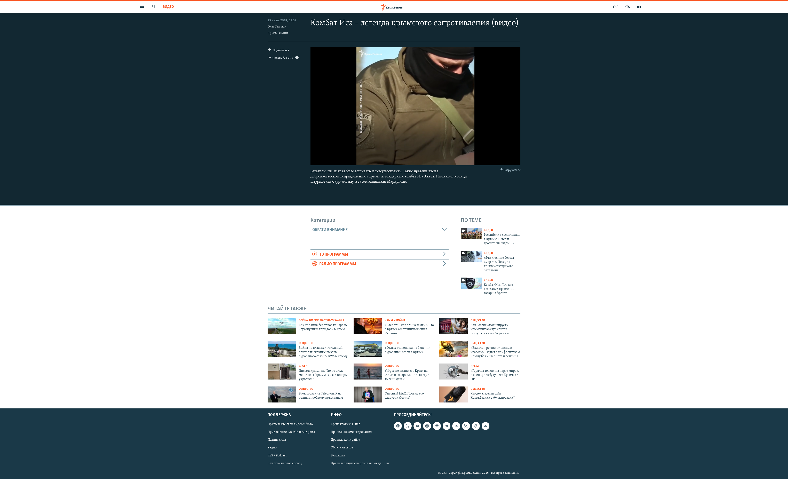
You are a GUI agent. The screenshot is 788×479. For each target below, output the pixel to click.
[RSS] (466, 426)
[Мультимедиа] (639, 7)
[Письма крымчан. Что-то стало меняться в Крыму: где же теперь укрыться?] (282, 372)
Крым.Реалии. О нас (345, 424)
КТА (627, 7)
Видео (168, 7)
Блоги (303, 366)
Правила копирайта (345, 440)
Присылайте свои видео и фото (290, 424)
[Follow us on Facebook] (398, 426)
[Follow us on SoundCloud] (456, 426)
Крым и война (395, 320)
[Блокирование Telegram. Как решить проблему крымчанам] (282, 394)
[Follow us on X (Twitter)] (407, 426)
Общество (478, 320)
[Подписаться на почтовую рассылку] (485, 426)
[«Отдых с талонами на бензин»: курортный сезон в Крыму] (368, 349)
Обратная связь (342, 447)
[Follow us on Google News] (437, 426)
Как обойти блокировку (285, 463)
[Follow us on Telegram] (446, 426)
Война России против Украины (321, 320)
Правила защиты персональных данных (360, 463)
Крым (475, 366)
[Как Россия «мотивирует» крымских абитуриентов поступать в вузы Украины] (453, 326)
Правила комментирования (351, 432)
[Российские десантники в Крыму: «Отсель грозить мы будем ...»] (471, 233)
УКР (615, 7)
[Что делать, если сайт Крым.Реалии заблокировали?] (453, 394)
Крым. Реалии (278, 33)
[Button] (278, 51)
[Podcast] (476, 426)
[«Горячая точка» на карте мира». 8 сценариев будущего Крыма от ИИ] (453, 372)
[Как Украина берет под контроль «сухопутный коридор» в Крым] (282, 326)
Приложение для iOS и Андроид (291, 432)
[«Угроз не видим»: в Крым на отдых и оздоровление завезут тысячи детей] (368, 372)
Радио (272, 447)
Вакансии (338, 455)
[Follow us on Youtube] (417, 426)
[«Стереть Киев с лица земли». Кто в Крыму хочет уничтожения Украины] (368, 326)
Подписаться (277, 440)
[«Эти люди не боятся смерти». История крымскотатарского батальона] (471, 256)
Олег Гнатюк (277, 26)
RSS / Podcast (277, 455)
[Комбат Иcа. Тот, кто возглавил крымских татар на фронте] (471, 283)
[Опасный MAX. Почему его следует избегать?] (368, 394)
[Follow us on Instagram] (427, 426)
